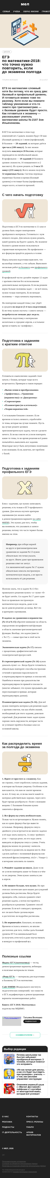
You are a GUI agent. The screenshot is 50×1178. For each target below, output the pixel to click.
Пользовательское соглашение (14, 1161)
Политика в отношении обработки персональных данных (24, 1166)
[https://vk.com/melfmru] (21, 1106)
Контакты (32, 1116)
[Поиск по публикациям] (4, 4)
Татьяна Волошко (32, 1017)
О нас (5, 1116)
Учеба (16, 11)
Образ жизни (31, 11)
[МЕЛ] (25, 4)
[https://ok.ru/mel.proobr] (44, 1106)
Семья (6, 11)
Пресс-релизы (34, 1122)
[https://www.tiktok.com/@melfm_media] (28, 1106)
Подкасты (8, 1127)
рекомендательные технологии (25, 1172)
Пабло (30, 1127)
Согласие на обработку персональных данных (19, 1164)
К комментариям (25, 1035)
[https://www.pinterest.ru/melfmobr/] (36, 1106)
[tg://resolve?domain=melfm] (5, 1106)
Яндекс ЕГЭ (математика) (16, 962)
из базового (24, 267)
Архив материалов (33, 1133)
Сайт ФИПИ (8, 987)
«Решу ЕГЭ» (8, 976)
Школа (7, 52)
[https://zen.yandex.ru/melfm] (13, 1106)
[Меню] (46, 4)
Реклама (7, 1122)
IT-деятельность (12, 1132)
